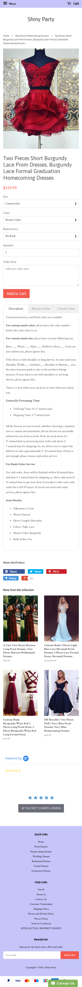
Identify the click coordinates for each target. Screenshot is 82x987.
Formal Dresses (41, 866)
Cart (76, 3)
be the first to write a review (41, 808)
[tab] (16, 308)
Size (5, 197)
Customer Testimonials (41, 904)
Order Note (9, 262)
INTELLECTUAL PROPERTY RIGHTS (41, 928)
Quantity (8, 245)
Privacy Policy (41, 918)
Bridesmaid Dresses (41, 861)
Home (6, 35)
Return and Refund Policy (41, 913)
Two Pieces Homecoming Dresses (32, 35)
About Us (41, 894)
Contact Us (41, 899)
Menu (12, 4)
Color (6, 213)
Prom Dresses (41, 846)
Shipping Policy (41, 908)
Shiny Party (41, 19)
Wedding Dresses (41, 856)
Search (41, 889)
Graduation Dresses (41, 870)
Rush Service (10, 229)
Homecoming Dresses (41, 851)
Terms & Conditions (41, 923)
